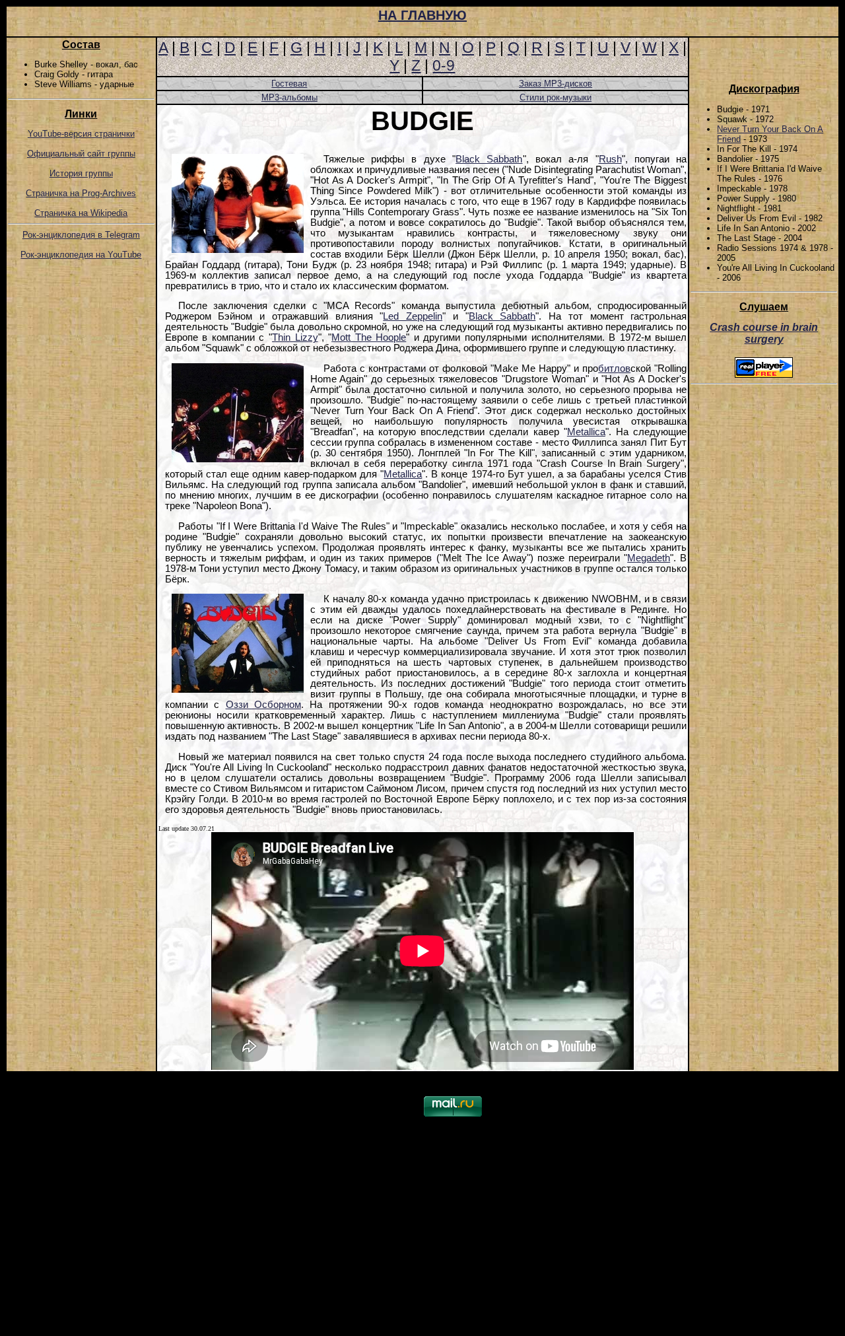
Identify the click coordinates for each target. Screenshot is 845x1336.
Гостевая (289, 83)
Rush (610, 159)
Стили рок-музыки (556, 97)
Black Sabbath (489, 159)
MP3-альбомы (289, 97)
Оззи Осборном (263, 704)
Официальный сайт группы (81, 153)
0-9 (443, 65)
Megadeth (648, 558)
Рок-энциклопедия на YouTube (80, 255)
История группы (81, 173)
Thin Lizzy (295, 337)
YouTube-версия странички (81, 134)
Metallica (586, 432)
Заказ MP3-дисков (555, 83)
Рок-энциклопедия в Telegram (81, 235)
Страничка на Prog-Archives (81, 193)
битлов (614, 368)
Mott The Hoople (368, 337)
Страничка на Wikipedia (80, 213)
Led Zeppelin (412, 316)
